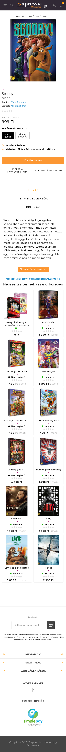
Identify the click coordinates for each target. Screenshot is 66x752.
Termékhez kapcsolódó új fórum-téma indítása (36, 269)
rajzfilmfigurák (18, 106)
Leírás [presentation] (33, 190)
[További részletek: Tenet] (48, 550)
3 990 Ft (22, 135)
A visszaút (17, 518)
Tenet (48, 567)
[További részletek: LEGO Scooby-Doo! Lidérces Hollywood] (48, 403)
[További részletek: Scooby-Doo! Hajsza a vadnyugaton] (17, 403)
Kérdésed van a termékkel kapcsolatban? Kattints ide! (33, 279)
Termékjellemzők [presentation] (33, 198)
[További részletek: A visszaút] (17, 501)
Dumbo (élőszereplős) (48, 469)
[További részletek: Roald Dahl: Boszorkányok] (48, 304)
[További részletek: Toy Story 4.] (48, 354)
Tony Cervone (18, 102)
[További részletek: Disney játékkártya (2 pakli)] (17, 304)
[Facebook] (33, 690)
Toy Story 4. (48, 371)
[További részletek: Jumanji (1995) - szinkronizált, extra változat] (17, 452)
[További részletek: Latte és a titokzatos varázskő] (17, 550)
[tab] (33, 190)
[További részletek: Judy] (48, 501)
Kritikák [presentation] (33, 207)
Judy (48, 518)
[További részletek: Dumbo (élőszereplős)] (48, 452)
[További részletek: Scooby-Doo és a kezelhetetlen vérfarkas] (17, 354)
